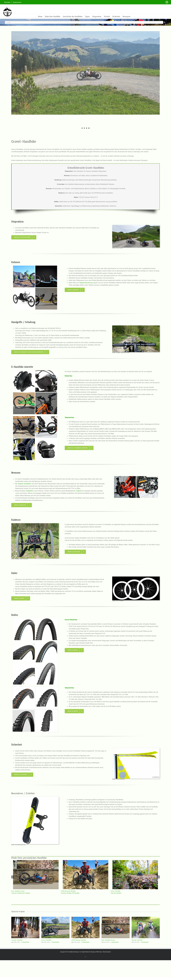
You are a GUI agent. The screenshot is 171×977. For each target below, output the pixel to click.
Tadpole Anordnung (86, 283)
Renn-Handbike (61, 893)
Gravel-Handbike (150, 891)
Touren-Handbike (46, 940)
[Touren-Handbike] (55, 918)
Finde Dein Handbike (51, 893)
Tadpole (79, 491)
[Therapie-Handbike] (146, 918)
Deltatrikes (29, 491)
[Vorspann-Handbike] (25, 918)
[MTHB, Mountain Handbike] (120, 861)
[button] (12, 876)
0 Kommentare (25, 942)
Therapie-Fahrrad (11, 893)
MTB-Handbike (110, 893)
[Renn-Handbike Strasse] (70, 861)
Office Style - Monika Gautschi (103, 952)
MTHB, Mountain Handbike (103, 891)
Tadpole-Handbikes (24, 484)
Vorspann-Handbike (17, 940)
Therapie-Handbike (137, 940)
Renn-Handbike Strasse (52, 891)
